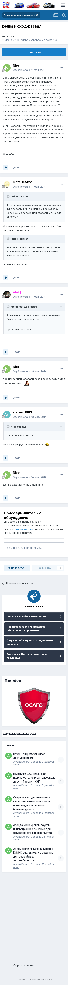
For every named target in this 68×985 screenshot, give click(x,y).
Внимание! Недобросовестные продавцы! (27, 656)
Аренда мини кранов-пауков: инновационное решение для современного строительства (32, 829)
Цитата (16, 167)
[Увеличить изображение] (26, 383)
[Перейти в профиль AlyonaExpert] (8, 756)
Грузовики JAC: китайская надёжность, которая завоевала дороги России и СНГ (34, 777)
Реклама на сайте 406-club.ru (26, 616)
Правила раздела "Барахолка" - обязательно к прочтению (27, 628)
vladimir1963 (22, 412)
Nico (13, 36)
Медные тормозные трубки (19, 733)
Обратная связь (24, 965)
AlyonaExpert (21, 761)
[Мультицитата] (5, 167)
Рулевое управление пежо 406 (39, 39)
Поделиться (18, 567)
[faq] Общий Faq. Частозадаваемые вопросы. (30, 642)
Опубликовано (29, 69)
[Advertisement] (34, 916)
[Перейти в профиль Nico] (7, 68)
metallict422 (22, 182)
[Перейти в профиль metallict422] (7, 184)
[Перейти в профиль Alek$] (7, 294)
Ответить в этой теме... (26, 547)
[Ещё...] (61, 68)
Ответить (34, 52)
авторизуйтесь (24, 528)
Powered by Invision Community (34, 979)
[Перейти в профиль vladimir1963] (7, 414)
